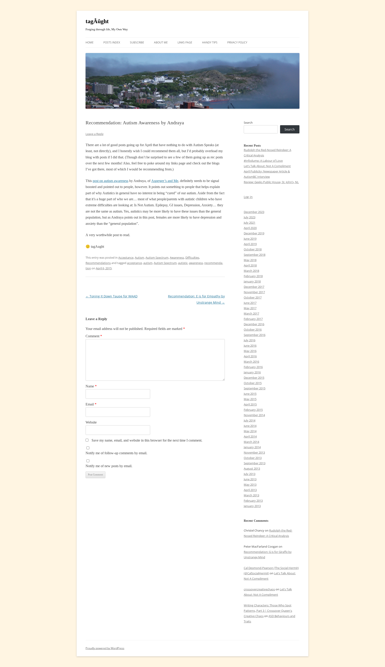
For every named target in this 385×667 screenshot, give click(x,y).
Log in (248, 197)
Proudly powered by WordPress (105, 648)
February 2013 (253, 501)
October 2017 (253, 297)
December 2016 (254, 324)
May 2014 (250, 431)
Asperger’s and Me (164, 181)
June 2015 (250, 394)
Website (91, 422)
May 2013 (250, 485)
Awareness (177, 258)
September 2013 (254, 463)
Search (248, 123)
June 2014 (250, 426)
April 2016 (250, 356)
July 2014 (249, 420)
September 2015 (254, 388)
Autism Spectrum (156, 258)
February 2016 (253, 367)
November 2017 (254, 292)
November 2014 (254, 415)
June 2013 (250, 479)
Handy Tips (209, 42)
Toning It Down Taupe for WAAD (111, 296)
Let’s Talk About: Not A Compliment (267, 166)
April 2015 (250, 404)
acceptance (134, 263)
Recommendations (98, 263)
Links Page (185, 42)
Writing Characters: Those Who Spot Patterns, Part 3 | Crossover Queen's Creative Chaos (268, 610)
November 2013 (254, 452)
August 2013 (252, 468)
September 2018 (254, 255)
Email (91, 404)
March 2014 (251, 442)
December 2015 (254, 378)
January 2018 (252, 281)
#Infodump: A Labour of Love (263, 161)
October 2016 (253, 329)
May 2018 (250, 260)
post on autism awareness (110, 181)
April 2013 (250, 490)
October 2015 (253, 383)
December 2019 (254, 233)
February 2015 (253, 410)
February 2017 (253, 319)
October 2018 (253, 249)
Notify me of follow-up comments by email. (116, 453)
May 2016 (250, 351)
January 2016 (252, 372)
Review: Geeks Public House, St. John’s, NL (271, 182)
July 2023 (249, 217)
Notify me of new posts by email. (109, 466)
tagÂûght (97, 21)
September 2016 (254, 335)
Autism (139, 258)
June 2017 (250, 303)
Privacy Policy (237, 42)
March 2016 (251, 362)
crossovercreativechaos (259, 589)
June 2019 (250, 239)
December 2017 (254, 287)
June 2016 (250, 346)
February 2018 (253, 276)
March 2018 (251, 271)
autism (147, 263)
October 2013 (253, 458)
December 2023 (254, 212)
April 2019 (250, 244)
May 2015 (250, 399)
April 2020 (250, 228)
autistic (183, 263)
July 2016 (249, 340)
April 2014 (250, 436)
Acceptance (125, 258)
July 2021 (249, 223)
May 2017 (250, 308)
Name (91, 386)
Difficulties (192, 258)
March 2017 (251, 313)
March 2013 (251, 495)
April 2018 (250, 265)
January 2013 (252, 506)
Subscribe (137, 42)
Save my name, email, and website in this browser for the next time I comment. (147, 440)
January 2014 (252, 447)
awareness (196, 263)
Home (90, 42)
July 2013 (249, 474)
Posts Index (111, 42)
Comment (94, 336)
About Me (161, 42)
